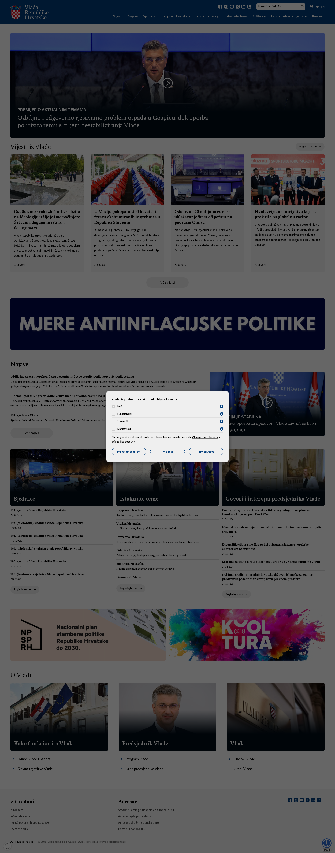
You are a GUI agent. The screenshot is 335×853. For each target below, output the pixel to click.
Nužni (120, 406)
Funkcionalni (124, 414)
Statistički (123, 421)
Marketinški (124, 429)
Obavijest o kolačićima (205, 437)
